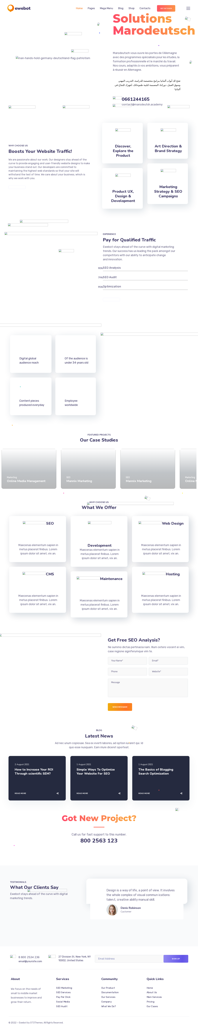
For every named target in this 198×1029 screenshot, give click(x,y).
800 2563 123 (99, 841)
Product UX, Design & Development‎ (123, 196)
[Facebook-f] (17, 1008)
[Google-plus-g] (23, 1008)
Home (79, 8)
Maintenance (111, 578)
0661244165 (136, 99)
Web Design (173, 523)
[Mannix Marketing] (88, 469)
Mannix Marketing (79, 481)
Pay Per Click (63, 997)
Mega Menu (106, 8)
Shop (131, 8)
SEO (50, 523)
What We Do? (108, 1006)
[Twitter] (12, 1008)
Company (106, 1001)
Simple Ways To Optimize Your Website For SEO (96, 771)
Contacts (145, 8)
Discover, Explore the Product (123, 151)
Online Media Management (26, 481)
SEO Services (63, 992)
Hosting (173, 574)
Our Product (108, 988)
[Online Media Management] (29, 469)
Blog (120, 8)
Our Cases (152, 1006)
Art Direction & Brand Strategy (168, 148)
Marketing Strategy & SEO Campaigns (168, 191)
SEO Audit (61, 1006)
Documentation (110, 992)
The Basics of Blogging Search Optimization (155, 771)
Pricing (150, 1001)
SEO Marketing (64, 988)
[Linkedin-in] (34, 1008)
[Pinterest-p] (29, 1008)
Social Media (63, 1001)
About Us (152, 992)
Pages (91, 8)
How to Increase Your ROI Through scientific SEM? (34, 771)
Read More (20, 793)
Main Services (154, 997)
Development (100, 545)
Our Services (108, 997)
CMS (50, 574)
